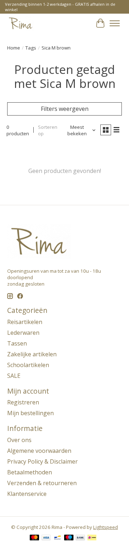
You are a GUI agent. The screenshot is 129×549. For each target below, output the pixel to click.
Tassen (17, 343)
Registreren (23, 402)
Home (13, 47)
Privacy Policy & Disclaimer (42, 461)
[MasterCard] (34, 538)
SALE (13, 376)
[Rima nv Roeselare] (20, 23)
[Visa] (46, 538)
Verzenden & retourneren (42, 483)
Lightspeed (105, 527)
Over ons (19, 440)
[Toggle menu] (115, 23)
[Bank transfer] (80, 538)
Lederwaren (23, 333)
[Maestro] (68, 538)
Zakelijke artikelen (32, 354)
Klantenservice (27, 494)
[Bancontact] (57, 538)
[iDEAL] (91, 538)
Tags (30, 47)
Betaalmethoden (29, 472)
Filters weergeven (65, 109)
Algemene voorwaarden (39, 451)
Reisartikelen (24, 322)
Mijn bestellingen (30, 413)
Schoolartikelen (28, 365)
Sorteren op (47, 130)
